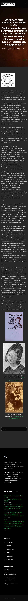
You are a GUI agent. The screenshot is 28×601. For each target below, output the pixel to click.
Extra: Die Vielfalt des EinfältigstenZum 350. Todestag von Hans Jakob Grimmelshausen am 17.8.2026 (13, 506)
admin (14, 48)
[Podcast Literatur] (8, 4)
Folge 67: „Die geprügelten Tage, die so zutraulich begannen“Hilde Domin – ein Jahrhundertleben (14, 514)
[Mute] (22, 60)
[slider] (25, 61)
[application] (14, 59)
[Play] (2, 59)
